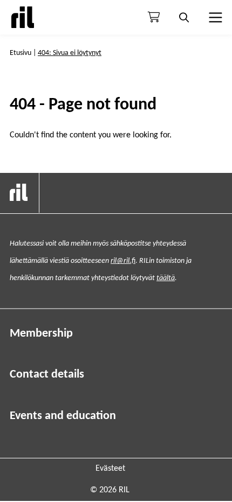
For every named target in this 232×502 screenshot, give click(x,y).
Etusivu (20, 53)
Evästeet (110, 468)
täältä (165, 278)
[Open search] (184, 17)
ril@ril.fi (123, 261)
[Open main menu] (214, 17)
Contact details (47, 374)
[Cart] (153, 17)
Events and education (63, 416)
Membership (41, 333)
